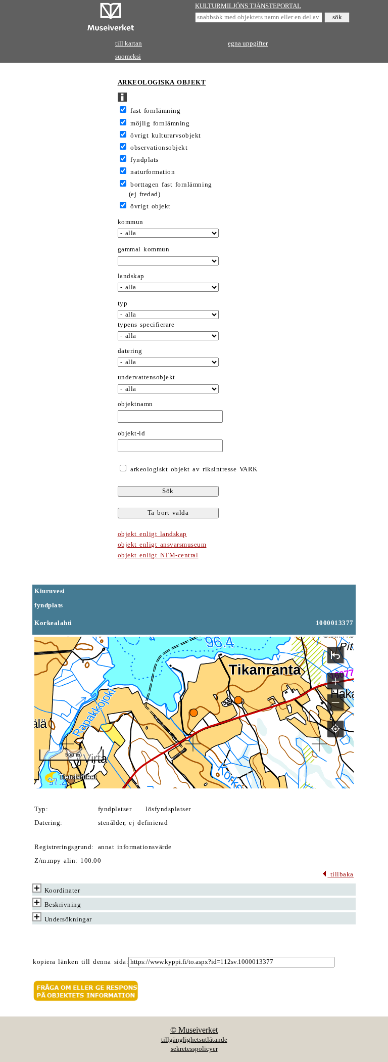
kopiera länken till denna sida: (80, 961)
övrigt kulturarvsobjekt (165, 135)
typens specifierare (146, 324)
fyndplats (144, 159)
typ (123, 303)
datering (130, 351)
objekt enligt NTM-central (158, 555)
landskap (131, 276)
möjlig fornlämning (159, 123)
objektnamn (135, 404)
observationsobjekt (158, 147)
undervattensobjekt (146, 377)
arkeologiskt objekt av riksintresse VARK (193, 469)
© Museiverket (194, 1030)
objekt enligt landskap (152, 534)
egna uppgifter (248, 43)
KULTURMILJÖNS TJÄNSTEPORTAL (248, 6)
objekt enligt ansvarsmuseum (162, 544)
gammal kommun (144, 249)
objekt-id (132, 433)
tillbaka (340, 874)
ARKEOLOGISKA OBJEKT (162, 82)
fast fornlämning (155, 110)
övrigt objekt (150, 206)
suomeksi (128, 56)
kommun (130, 222)
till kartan (128, 43)
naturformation (152, 171)
